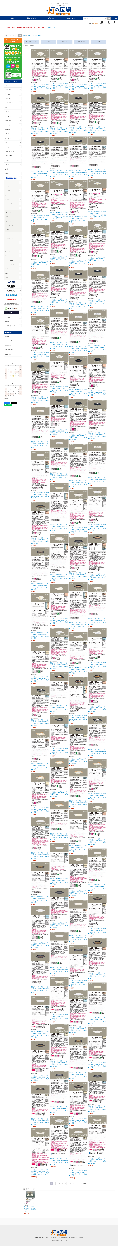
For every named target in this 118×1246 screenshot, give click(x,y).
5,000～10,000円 (9, 349)
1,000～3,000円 (8, 341)
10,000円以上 (8, 354)
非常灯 (48, 41)
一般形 (98, 41)
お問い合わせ (71, 18)
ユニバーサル (81, 41)
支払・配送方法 (32, 18)
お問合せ (81, 1237)
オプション (65, 41)
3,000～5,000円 (8, 345)
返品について (49, 1237)
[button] (25, 1203)
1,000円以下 (8, 336)
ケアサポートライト (31, 41)
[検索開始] (109, 18)
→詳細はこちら (50, 27)
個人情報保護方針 (73, 1237)
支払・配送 (42, 1237)
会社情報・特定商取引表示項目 (60, 1237)
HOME (12, 18)
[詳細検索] (105, 18)
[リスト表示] (112, 18)
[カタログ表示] (116, 18)
